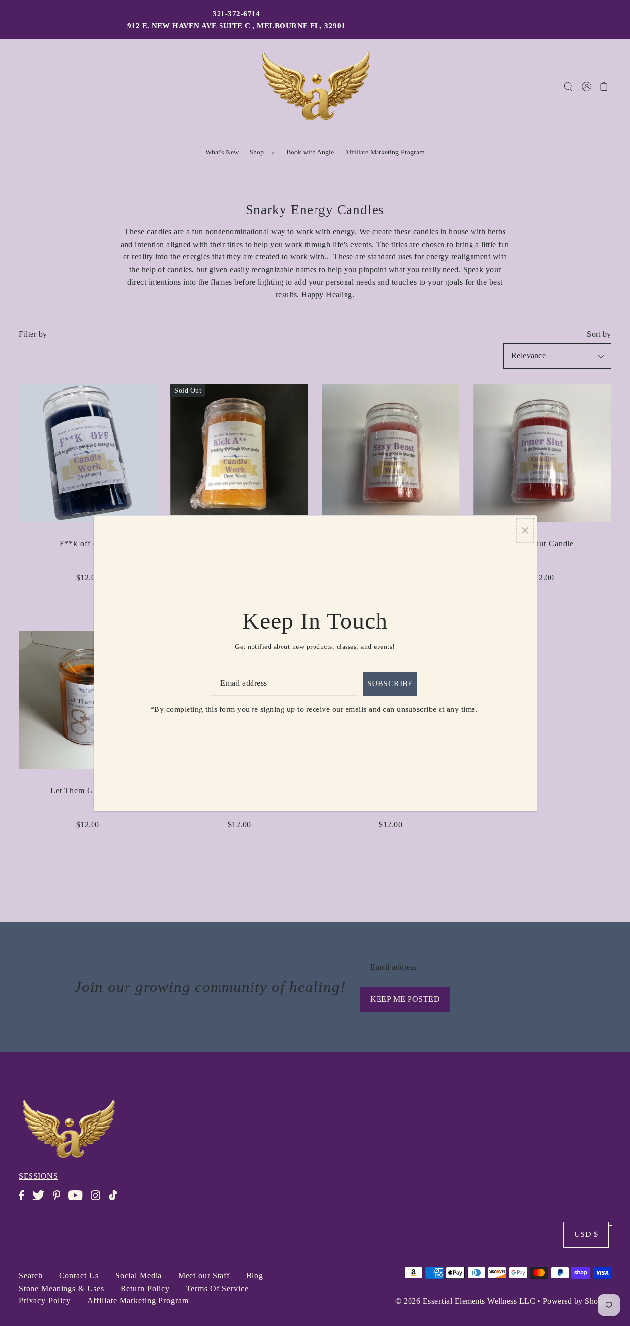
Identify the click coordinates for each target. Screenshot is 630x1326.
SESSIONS (38, 1176)
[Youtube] (78, 1200)
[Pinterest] (59, 1200)
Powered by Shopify (577, 1301)
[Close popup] (525, 530)
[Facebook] (24, 1200)
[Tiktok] (116, 1200)
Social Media (138, 1275)
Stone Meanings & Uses (61, 1288)
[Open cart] (604, 86)
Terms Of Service (217, 1288)
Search (31, 1275)
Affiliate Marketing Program (138, 1300)
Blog (254, 1275)
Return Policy (145, 1288)
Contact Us (79, 1275)
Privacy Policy (45, 1300)
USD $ (586, 1234)
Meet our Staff (204, 1275)
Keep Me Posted (405, 999)
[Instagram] (98, 1200)
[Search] (568, 86)
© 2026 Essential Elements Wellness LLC (465, 1301)
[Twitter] (41, 1200)
